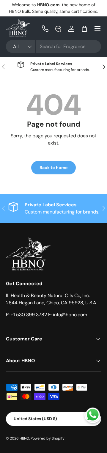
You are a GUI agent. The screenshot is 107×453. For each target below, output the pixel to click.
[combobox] (53, 46)
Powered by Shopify (47, 438)
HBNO (24, 438)
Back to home (53, 167)
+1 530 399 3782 (29, 314)
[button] (84, 28)
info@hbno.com (70, 314)
